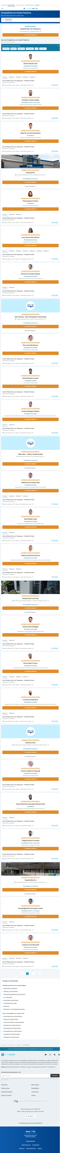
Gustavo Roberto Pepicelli (30, 771)
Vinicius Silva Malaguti (31, 627)
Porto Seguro (30, 48)
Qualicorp (40, 1148)
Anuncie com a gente (6, 1095)
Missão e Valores (35, 1084)
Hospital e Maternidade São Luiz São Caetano (14, 994)
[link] (21, 973)
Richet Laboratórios (31, 1148)
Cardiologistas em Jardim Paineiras (12, 1025)
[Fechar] (58, 46)
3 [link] (30, 973)
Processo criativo (5, 1088)
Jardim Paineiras (26, 1045)
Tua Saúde (3, 5)
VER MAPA (55, 85)
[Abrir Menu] (2, 8)
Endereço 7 (46, 251)
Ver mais (42, 48)
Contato (33, 1095)
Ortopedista (18, 1045)
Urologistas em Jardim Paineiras (11, 1037)
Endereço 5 (32, 77)
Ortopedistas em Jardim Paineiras (12, 1034)
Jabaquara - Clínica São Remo (11, 991)
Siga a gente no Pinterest (59, 1054)
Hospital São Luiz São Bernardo (11, 1000)
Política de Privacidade (6, 1091)
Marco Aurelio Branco (30, 345)
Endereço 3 (18, 77)
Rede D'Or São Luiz (26, 1145)
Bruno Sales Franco (30, 663)
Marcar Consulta (10, 1045)
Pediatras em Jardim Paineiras (11, 1019)
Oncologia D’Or (35, 1145)
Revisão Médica (35, 1088)
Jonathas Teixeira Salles (30, 100)
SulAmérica (6, 48)
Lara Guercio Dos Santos (30, 237)
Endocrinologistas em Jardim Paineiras (13, 1016)
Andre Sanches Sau (30, 63)
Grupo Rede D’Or (38, 1123)
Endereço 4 (25, 77)
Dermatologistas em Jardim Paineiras (13, 1031)
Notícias (37, 5)
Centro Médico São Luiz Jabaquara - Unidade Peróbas (18, 80)
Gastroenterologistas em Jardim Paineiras (14, 1022)
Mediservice (21, 48)
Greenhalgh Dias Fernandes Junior (30, 908)
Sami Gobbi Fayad (30, 519)
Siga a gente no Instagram (50, 1054)
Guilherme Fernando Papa (30, 482)
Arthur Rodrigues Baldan (30, 411)
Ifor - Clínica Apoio (8, 997)
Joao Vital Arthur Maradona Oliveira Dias (30, 804)
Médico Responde (29, 5)
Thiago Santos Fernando (30, 840)
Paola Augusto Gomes (30, 201)
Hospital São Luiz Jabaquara (30, 29)
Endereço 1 (5, 77)
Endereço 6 (39, 251)
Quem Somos (4, 1084)
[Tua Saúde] (8, 1054)
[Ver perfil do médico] (30, 56)
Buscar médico (11, 5)
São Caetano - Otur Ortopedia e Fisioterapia (14, 1009)
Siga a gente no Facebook (54, 1054)
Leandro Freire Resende (30, 945)
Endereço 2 (12, 77)
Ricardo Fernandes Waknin (30, 274)
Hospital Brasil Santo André (10, 1003)
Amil (36, 48)
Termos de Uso (34, 1091)
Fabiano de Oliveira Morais (30, 555)
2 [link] (27, 973)
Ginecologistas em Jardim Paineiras (12, 1028)
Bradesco (13, 48)
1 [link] (24, 973)
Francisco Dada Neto (30, 700)
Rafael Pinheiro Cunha (30, 378)
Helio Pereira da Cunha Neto (30, 133)
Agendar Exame (20, 5)
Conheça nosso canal (45, 1054)
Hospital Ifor (6, 1006)
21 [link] (36, 973)
